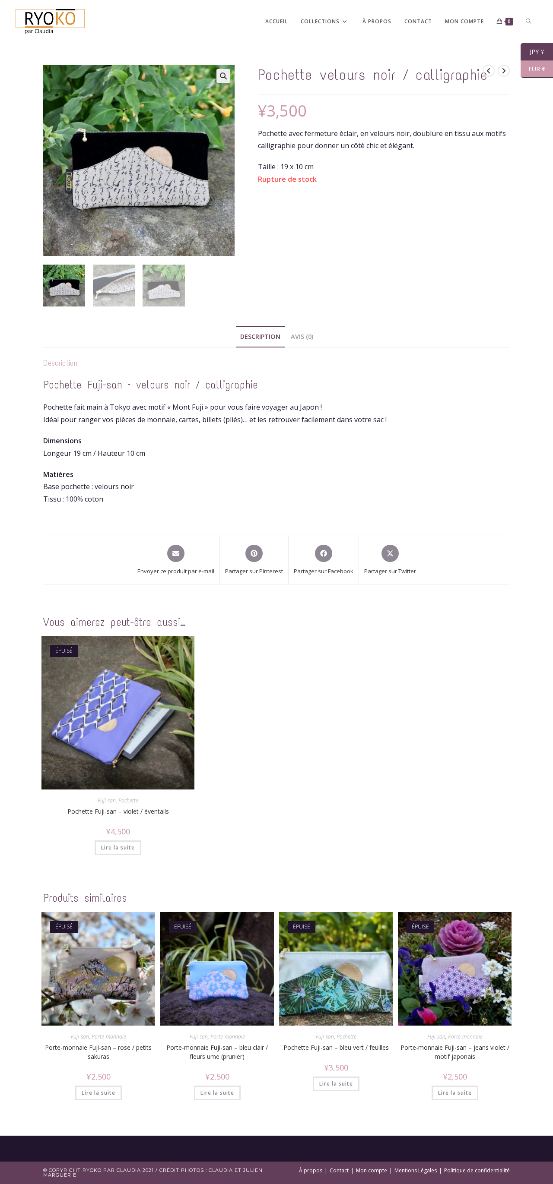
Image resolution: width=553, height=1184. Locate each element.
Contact (339, 1170)
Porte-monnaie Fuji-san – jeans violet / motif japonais (454, 1052)
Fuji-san (107, 800)
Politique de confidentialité (477, 1170)
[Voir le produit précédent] (489, 71)
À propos (310, 1170)
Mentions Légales (415, 1170)
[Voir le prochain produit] (504, 71)
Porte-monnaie (109, 1036)
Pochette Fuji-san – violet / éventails (118, 811)
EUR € (533, 69)
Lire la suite (118, 847)
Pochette (128, 800)
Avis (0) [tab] (302, 336)
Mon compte (371, 1170)
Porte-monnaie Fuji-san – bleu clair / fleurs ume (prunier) (217, 1052)
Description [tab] (260, 336)
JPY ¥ (532, 51)
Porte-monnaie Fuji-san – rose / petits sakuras (98, 1052)
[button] (223, 76)
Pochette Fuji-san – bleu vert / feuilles (336, 1047)
